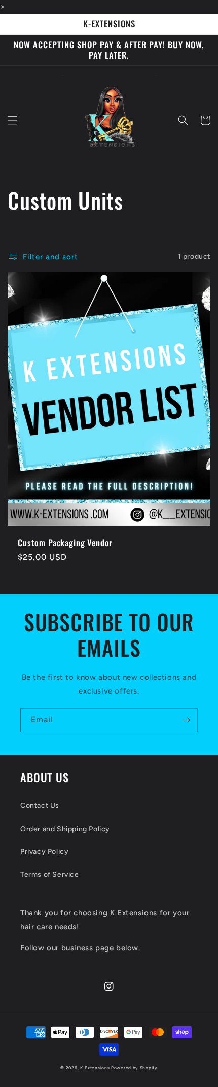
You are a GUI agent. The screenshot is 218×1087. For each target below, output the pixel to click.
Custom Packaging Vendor (65, 543)
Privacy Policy (44, 851)
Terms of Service (49, 874)
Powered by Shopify (134, 1067)
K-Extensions (95, 1067)
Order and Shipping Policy (65, 829)
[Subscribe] (186, 720)
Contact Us (39, 805)
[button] (13, 120)
